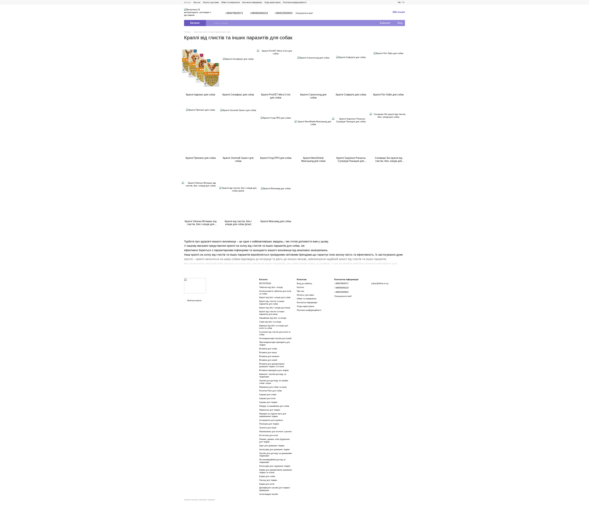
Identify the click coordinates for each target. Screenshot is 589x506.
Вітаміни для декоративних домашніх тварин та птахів (272, 365)
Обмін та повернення (230, 2)
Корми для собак (267, 476)
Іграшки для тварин (268, 402)
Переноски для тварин (269, 410)
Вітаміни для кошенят (269, 356)
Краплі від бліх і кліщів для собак (275, 297)
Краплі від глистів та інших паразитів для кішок (271, 312)
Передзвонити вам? (304, 13)
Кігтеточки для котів (268, 435)
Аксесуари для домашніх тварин (274, 449)
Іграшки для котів (267, 398)
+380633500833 (284, 13)
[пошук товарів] (211, 23)
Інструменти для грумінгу (271, 420)
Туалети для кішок (267, 428)
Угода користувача (272, 2)
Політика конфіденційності (294, 2)
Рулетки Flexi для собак (270, 391)
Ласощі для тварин (268, 480)
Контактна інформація (252, 2)
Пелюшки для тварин (269, 424)
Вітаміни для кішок (268, 352)
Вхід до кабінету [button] (304, 283)
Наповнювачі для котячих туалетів (275, 431)
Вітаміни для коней (268, 360)
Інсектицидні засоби (268, 494)
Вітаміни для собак (268, 349)
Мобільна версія (194, 300)
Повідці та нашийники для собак (274, 406)
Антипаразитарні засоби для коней (275, 338)
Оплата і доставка (211, 2)
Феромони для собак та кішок (273, 387)
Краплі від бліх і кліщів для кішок (274, 308)
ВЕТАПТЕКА (265, 283)
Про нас (196, 2)
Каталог (187, 2)
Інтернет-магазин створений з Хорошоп (199, 500)
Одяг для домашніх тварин (271, 445)
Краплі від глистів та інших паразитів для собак (271, 302)
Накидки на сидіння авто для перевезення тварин (272, 415)
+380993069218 (259, 13)
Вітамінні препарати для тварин (274, 370)
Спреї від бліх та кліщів (270, 322)
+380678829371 (234, 13)
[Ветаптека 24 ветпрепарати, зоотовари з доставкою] (195, 285)
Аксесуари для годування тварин (274, 466)
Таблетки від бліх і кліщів (271, 287)
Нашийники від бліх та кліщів (272, 318)
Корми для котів (266, 484)
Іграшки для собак (267, 394)
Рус (403, 2)
